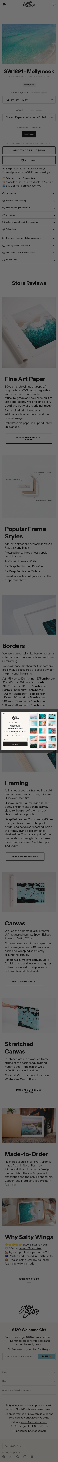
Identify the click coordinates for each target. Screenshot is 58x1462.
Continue (15, 744)
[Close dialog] (3, 714)
